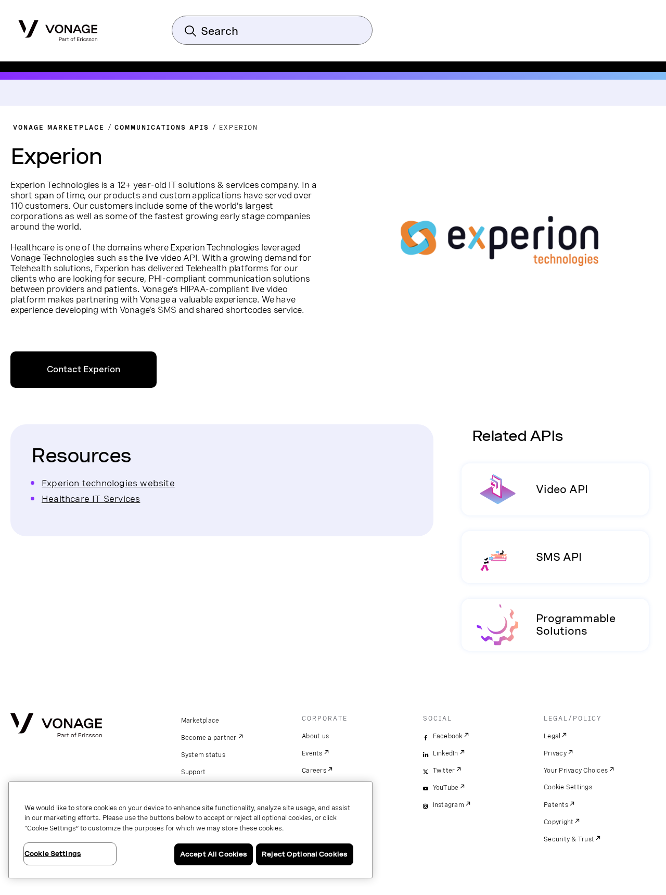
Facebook (448, 736)
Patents (556, 805)
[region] (190, 829)
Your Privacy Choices (576, 770)
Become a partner (209, 737)
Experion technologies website (108, 482)
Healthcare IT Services (91, 498)
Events (312, 753)
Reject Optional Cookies (305, 854)
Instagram (448, 805)
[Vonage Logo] (58, 27)
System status (203, 755)
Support (193, 772)
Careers (314, 770)
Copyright (558, 822)
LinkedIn (445, 753)
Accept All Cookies (213, 854)
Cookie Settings (568, 787)
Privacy (555, 753)
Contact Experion (83, 369)
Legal (552, 736)
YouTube (446, 787)
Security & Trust (569, 839)
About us (315, 736)
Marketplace (200, 720)
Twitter (444, 770)
